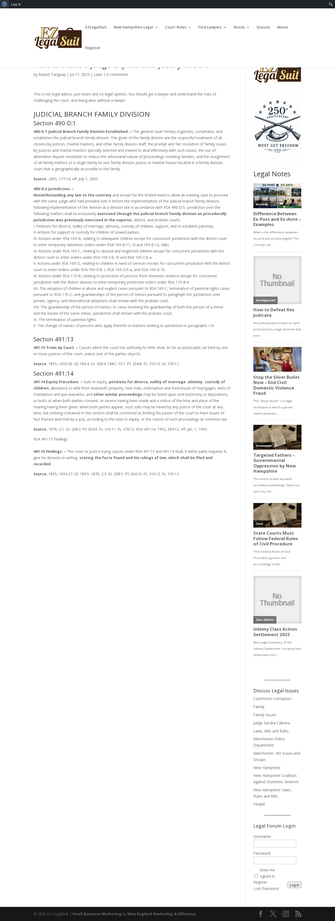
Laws (98, 74)
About (282, 27)
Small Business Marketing (96, 913)
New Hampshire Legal (133, 27)
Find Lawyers (210, 27)
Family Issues (264, 714)
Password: (262, 853)
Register (92, 48)
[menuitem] (4, 4)
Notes (239, 27)
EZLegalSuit (96, 27)
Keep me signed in (267, 873)
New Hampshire (267, 767)
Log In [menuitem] (16, 4)
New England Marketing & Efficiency (161, 913)
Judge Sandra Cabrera (271, 722)
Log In (294, 885)
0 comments (117, 74)
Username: (262, 836)
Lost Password (266, 888)
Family (258, 706)
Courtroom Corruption (272, 698)
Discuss (263, 27)
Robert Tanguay (52, 74)
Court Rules (175, 27)
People (259, 803)
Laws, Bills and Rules (271, 730)
